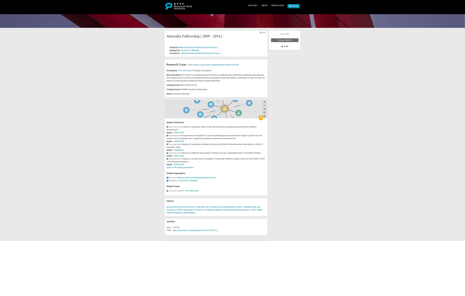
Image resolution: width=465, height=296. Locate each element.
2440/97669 (178, 156)
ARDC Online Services (17, 257)
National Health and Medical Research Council (198, 47)
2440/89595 (178, 141)
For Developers (14, 254)
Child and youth (202, 207)
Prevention (199, 210)
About (265, 5)
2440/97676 (178, 132)
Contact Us (12, 248)
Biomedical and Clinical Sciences (181, 207)
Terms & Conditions (16, 264)
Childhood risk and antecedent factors (226, 207)
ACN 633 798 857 (7, 274)
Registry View (13, 260)
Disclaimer (12, 251)
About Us (11, 242)
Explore (252, 5)
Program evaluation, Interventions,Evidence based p (227, 210)
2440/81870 (178, 164)
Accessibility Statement (18, 270)
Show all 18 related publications (180, 167)
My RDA (11, 245)
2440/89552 (178, 150)
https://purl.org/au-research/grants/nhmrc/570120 (216, 65)
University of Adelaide (189, 50)
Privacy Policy (14, 267)
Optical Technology (185, 210)
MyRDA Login (277, 5)
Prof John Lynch (185, 70)
